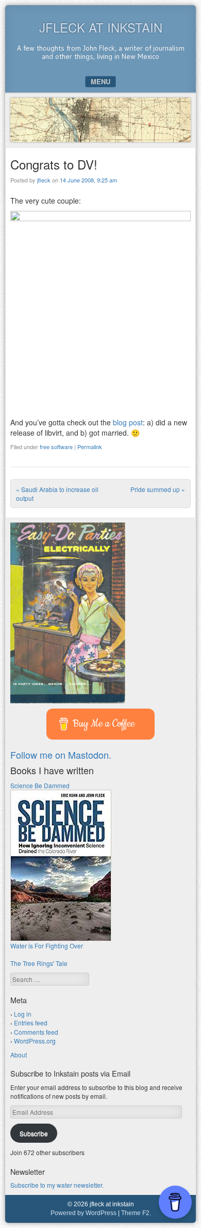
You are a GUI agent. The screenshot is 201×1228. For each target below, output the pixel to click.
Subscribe (34, 1133)
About (18, 1054)
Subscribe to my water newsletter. (57, 1184)
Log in (22, 1013)
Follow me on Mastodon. (60, 754)
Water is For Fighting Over (46, 945)
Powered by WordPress (83, 1213)
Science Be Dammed (40, 785)
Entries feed (30, 1022)
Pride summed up (157, 489)
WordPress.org (35, 1040)
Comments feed (36, 1031)
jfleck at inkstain (100, 27)
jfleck (44, 180)
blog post (128, 422)
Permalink (89, 446)
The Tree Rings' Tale (39, 963)
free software (56, 446)
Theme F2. (136, 1213)
